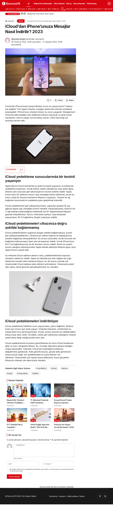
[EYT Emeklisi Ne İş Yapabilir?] (17, 419)
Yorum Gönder (14, 477)
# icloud (53, 368)
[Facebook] (100, 496)
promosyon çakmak (65, 487)
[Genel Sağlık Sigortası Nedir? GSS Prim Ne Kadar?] (40, 419)
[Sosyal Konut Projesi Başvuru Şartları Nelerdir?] (64, 394)
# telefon (35, 373)
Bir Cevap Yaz (14, 435)
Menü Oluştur (10, 12)
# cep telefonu (41, 368)
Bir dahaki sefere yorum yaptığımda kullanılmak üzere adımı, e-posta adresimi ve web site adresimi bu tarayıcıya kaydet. (42, 470)
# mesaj (9, 373)
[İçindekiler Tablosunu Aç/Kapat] (20, 170)
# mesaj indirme (22, 373)
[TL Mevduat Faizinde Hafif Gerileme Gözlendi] (40, 394)
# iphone (64, 368)
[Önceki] (22, 14)
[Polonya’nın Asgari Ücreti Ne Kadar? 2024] (64, 419)
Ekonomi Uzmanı (18, 39)
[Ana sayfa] (29, 4)
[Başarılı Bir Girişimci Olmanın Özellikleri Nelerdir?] (17, 394)
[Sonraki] (24, 14)
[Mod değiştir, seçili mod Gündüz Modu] (109, 3)
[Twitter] (105, 496)
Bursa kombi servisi (48, 487)
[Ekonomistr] (12, 3)
